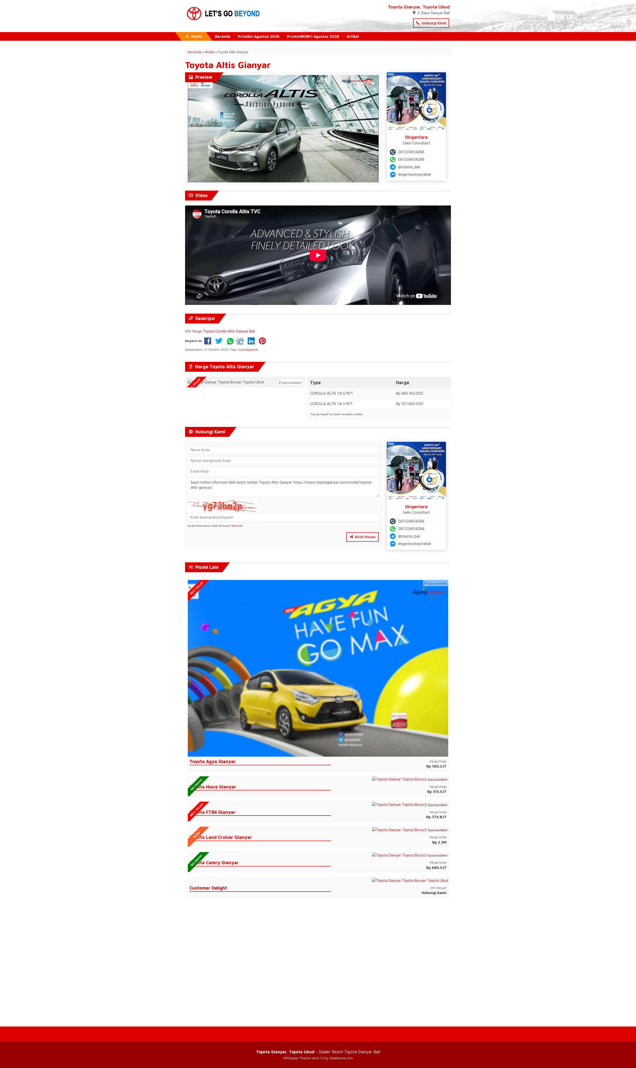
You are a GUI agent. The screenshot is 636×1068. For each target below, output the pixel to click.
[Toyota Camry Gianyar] (410, 855)
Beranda (222, 36)
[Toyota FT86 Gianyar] (410, 804)
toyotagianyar (248, 349)
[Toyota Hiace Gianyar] (410, 779)
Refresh (237, 526)
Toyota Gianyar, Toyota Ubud (419, 6)
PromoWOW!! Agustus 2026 (313, 36)
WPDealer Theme (296, 1058)
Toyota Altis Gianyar (228, 64)
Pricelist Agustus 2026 (258, 36)
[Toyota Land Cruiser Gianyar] (410, 829)
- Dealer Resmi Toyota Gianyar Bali (318, 1051)
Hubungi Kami (433, 23)
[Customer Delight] (410, 880)
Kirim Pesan (365, 537)
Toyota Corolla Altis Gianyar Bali (229, 331)
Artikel (353, 36)
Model (209, 52)
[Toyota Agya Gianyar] (318, 668)
